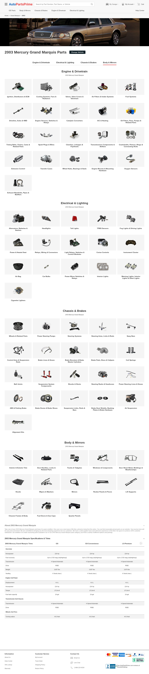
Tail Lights (74, 228)
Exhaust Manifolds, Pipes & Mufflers (18, 193)
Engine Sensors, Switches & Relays (46, 121)
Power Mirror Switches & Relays (74, 277)
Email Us (77, 658)
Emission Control (18, 169)
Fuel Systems (130, 97)
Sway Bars (131, 336)
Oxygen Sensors (130, 169)
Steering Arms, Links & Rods (102, 336)
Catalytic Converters (74, 121)
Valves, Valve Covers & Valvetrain (74, 97)
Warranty (7, 668)
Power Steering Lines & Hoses (131, 384)
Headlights (46, 228)
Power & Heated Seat (18, 252)
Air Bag (18, 276)
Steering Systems (74, 336)
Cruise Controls (103, 252)
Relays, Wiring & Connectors (46, 252)
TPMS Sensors (102, 228)
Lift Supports (131, 492)
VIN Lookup (8, 665)
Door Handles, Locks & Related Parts (46, 469)
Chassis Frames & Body (18, 516)
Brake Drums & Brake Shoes (46, 408)
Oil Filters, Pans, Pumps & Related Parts (131, 121)
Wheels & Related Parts (18, 336)
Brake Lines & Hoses (46, 360)
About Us (7, 657)
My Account (38, 657)
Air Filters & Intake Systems (103, 97)
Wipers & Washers (46, 492)
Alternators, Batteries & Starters (18, 229)
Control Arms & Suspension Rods (18, 361)
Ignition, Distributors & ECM (18, 97)
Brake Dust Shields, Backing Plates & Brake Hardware (102, 409)
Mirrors (74, 492)
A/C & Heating (102, 121)
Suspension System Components (46, 385)
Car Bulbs (46, 276)
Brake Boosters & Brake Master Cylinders (74, 361)
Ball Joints (18, 384)
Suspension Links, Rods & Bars (74, 409)
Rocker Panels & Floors (102, 492)
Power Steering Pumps (46, 336)
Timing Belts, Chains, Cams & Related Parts (18, 145)
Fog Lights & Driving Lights (131, 228)
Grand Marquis (15, 15)
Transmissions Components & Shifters (103, 145)
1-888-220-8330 (79, 667)
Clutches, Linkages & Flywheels (74, 145)
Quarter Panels (74, 516)
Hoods (18, 492)
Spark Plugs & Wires (46, 145)
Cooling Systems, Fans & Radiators (46, 97)
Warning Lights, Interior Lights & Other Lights (131, 277)
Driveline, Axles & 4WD (18, 121)
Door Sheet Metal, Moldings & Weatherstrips (131, 469)
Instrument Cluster (131, 252)
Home (6, 15)
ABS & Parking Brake (18, 408)
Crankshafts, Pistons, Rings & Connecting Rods (131, 145)
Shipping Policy (40, 665)
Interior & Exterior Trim (18, 468)
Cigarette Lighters (18, 300)
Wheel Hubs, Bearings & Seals (74, 169)
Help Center (8, 661)
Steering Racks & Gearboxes (102, 384)
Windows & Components (103, 468)
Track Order (39, 661)
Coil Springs (131, 360)
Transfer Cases (46, 169)
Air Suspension (131, 408)
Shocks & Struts (74, 384)
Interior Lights (102, 276)
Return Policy (39, 668)
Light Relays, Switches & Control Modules (74, 253)
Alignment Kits (18, 432)
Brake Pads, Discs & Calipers (102, 360)
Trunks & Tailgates (74, 468)
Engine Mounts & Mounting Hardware (103, 169)
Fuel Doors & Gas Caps (46, 516)
